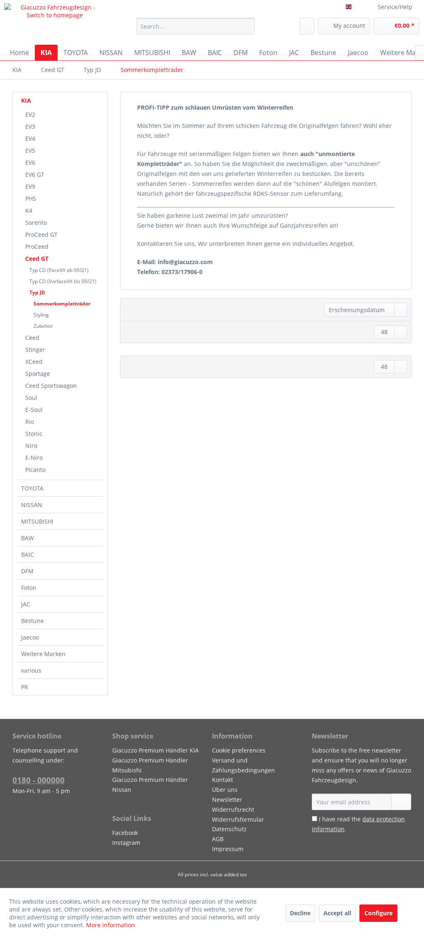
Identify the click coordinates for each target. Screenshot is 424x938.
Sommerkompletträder (62, 303)
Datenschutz (229, 829)
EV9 (30, 186)
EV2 (30, 114)
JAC (25, 604)
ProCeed (36, 246)
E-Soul (34, 410)
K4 (28, 210)
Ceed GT (36, 258)
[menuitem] (195, 26)
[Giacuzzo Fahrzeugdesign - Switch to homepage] (54, 22)
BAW (27, 538)
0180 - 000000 (38, 780)
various (31, 670)
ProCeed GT (41, 234)
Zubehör (43, 326)
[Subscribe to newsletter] (401, 802)
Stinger (35, 350)
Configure (378, 913)
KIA (26, 100)
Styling (41, 314)
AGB (218, 839)
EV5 (30, 150)
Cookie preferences (238, 750)
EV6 (30, 162)
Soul (31, 398)
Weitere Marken (43, 654)
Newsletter (227, 799)
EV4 (30, 138)
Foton (28, 588)
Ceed (32, 338)
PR (24, 687)
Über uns (225, 790)
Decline (300, 913)
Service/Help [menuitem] (395, 7)
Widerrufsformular (238, 819)
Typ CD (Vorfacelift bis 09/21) (62, 281)
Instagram (126, 843)
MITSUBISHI (37, 521)
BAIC (27, 554)
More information (110, 925)
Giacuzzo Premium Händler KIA (155, 750)
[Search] (247, 26)
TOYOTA (32, 488)
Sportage (37, 374)
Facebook (125, 833)
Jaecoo (30, 637)
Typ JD (37, 292)
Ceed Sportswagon (51, 386)
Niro (31, 446)
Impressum (227, 849)
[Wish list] (306, 26)
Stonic (33, 434)
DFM (27, 571)
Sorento (36, 222)
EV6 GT (34, 174)
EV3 (30, 126)
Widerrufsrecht (233, 809)
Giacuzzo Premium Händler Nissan (150, 785)
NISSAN (31, 505)
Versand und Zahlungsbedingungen (243, 765)
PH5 (30, 198)
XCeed (34, 362)
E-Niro (34, 458)
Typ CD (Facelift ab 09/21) (59, 270)
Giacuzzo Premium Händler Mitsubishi (150, 765)
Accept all (337, 913)
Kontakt (222, 780)
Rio (29, 422)
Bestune (32, 621)
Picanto (35, 470)
